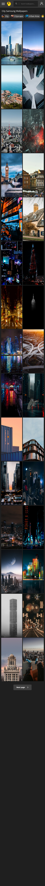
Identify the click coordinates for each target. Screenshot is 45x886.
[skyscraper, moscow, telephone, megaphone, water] (11, 351)
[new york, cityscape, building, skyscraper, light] (33, 527)
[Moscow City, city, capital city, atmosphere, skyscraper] (11, 571)
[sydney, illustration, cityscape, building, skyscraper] (11, 527)
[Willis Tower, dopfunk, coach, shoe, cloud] (33, 659)
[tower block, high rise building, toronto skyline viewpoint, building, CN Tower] (33, 87)
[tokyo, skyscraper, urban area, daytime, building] (11, 131)
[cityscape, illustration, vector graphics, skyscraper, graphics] (33, 571)
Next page (20, 687)
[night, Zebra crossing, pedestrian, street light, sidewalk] (11, 307)
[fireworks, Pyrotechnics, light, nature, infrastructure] (33, 615)
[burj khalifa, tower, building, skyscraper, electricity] (33, 263)
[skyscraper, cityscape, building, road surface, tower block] (33, 395)
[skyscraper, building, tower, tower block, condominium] (33, 483)
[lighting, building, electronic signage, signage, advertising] (11, 219)
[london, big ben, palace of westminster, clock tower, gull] (11, 175)
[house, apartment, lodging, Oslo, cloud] (33, 439)
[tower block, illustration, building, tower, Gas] (33, 131)
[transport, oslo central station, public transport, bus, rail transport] (11, 483)
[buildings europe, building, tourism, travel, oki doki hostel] (33, 175)
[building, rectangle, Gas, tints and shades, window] (11, 439)
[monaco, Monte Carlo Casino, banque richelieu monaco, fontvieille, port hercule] (33, 43)
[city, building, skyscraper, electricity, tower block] (11, 263)
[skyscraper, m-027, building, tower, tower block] (33, 307)
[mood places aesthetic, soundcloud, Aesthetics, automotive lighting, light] (11, 395)
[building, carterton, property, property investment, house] (33, 219)
